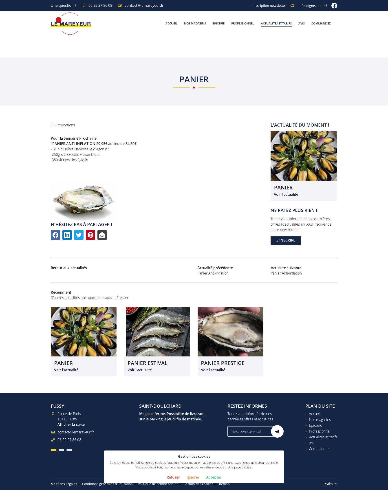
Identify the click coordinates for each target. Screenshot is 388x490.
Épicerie (219, 23)
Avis (301, 23)
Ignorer (193, 477)
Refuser (173, 477)
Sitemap (223, 484)
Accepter (213, 477)
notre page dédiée (238, 467)
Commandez (321, 23)
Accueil (171, 23)
